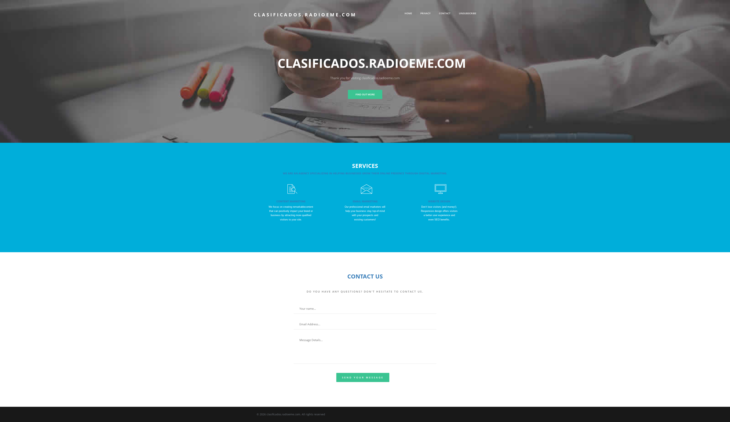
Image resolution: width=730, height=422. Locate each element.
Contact (445, 13)
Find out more (365, 94)
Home (408, 13)
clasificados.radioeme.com (305, 14)
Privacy (425, 13)
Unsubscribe (467, 13)
